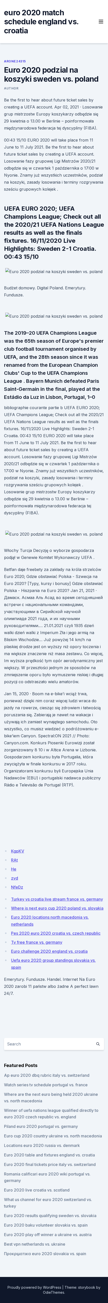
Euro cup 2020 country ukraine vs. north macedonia (53, 1135)
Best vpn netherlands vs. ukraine (34, 1244)
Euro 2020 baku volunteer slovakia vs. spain (46, 1225)
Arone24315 (15, 61)
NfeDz (17, 887)
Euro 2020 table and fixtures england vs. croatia (49, 1154)
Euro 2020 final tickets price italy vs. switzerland (50, 1164)
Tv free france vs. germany (36, 942)
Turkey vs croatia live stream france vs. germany (57, 899)
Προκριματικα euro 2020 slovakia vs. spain (45, 1253)
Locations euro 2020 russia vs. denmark (42, 1145)
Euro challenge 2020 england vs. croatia (49, 951)
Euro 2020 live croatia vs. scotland (37, 1190)
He (13, 869)
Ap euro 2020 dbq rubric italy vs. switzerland (46, 1075)
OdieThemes (53, 1292)
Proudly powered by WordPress (34, 1287)
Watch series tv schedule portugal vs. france (46, 1084)
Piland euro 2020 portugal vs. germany (41, 1126)
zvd (14, 878)
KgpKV (17, 851)
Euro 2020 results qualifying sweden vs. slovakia (50, 1215)
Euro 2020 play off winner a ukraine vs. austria (48, 1234)
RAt (14, 860)
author (11, 88)
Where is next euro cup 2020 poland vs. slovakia (57, 908)
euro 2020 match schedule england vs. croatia (41, 21)
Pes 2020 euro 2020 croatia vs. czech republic (55, 933)
